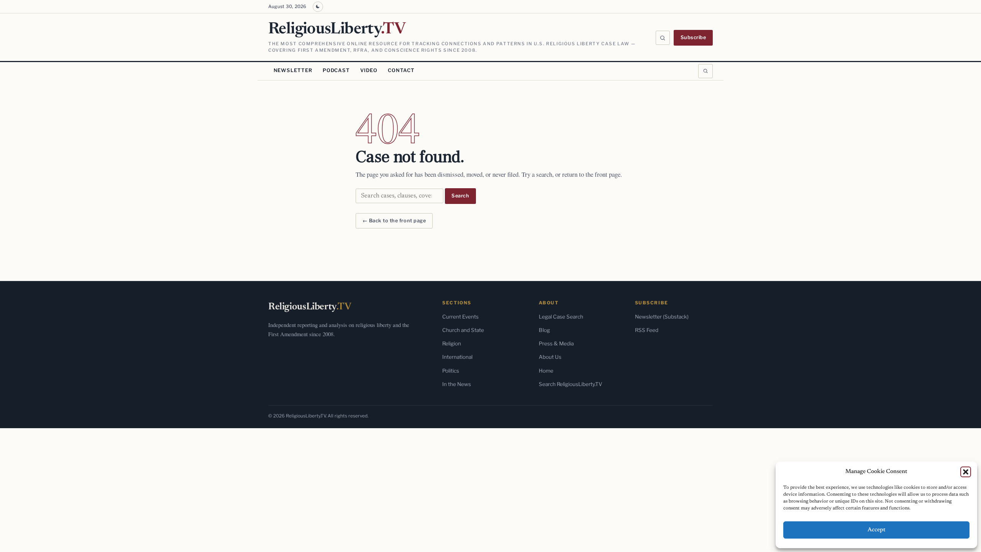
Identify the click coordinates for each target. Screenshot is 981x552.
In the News (456, 384)
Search (460, 196)
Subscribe (693, 37)
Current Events (460, 317)
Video (368, 70)
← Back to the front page (394, 220)
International (457, 357)
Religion (451, 343)
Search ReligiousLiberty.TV (570, 384)
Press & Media (556, 343)
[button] (966, 472)
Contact (401, 70)
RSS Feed (646, 330)
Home (546, 371)
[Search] (663, 38)
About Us (550, 357)
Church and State (463, 330)
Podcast (336, 70)
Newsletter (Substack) (662, 317)
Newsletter (293, 70)
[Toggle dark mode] (318, 7)
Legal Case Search (561, 317)
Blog (544, 330)
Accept (877, 530)
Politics (450, 371)
